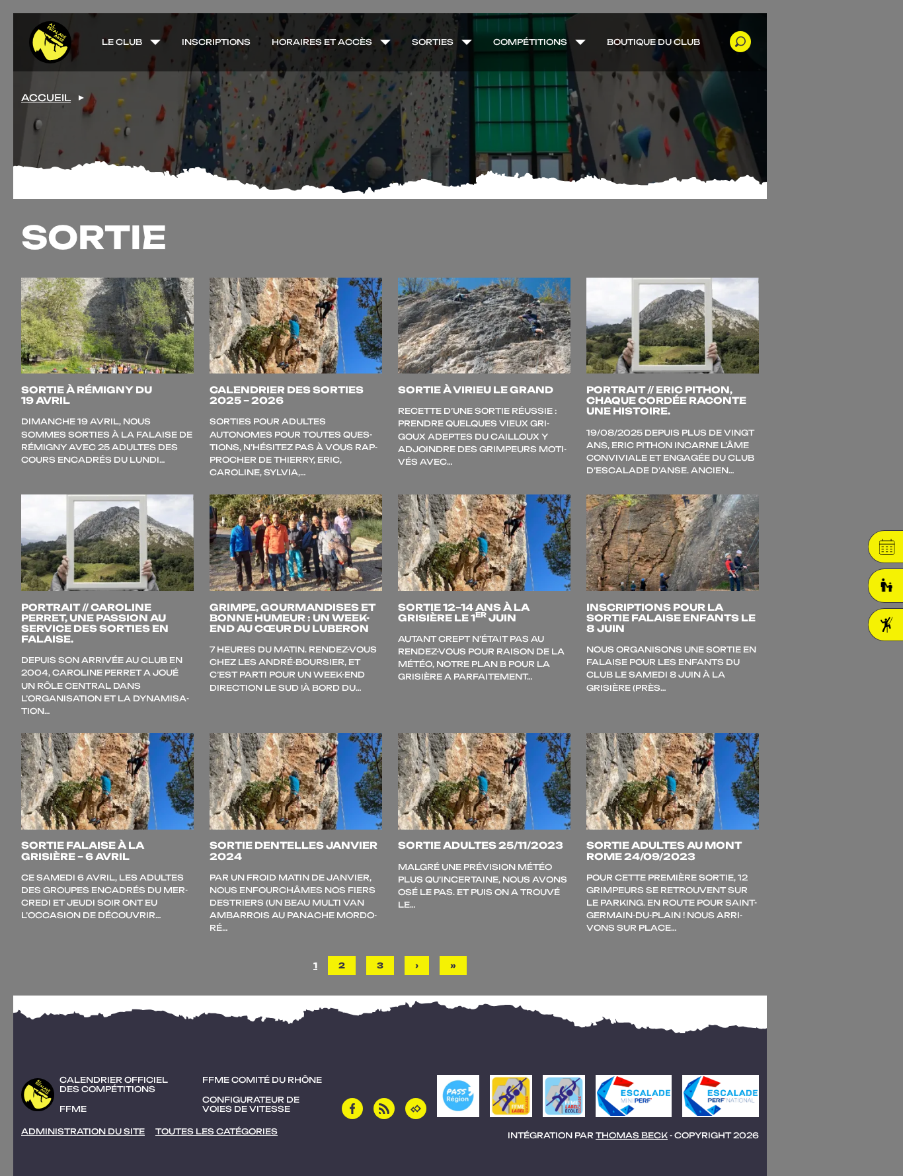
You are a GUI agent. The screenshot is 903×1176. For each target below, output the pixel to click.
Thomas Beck (632, 1135)
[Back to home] (50, 42)
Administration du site (83, 1131)
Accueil (46, 98)
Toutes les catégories (216, 1131)
